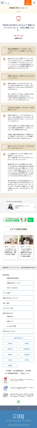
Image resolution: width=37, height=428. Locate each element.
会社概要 (8, 370)
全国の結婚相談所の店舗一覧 (28, 267)
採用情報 (28, 370)
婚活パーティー (25, 373)
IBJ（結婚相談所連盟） (12, 373)
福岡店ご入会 (18, 38)
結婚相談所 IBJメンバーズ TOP (11, 267)
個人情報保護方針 (18, 370)
